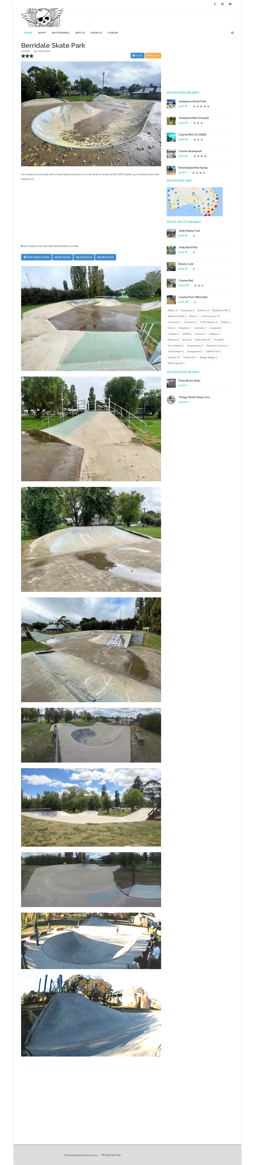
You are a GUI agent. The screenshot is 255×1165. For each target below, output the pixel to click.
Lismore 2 (200, 333)
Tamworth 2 (189, 357)
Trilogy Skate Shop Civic (194, 397)
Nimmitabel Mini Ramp (193, 167)
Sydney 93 (174, 357)
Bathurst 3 (203, 310)
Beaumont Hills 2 (177, 316)
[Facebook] (215, 4)
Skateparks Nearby (183, 92)
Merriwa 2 (173, 339)
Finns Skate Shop (189, 380)
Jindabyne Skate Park (192, 101)
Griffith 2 (187, 333)
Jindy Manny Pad (189, 230)
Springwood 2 (195, 351)
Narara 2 (187, 339)
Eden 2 (171, 327)
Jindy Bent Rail (187, 247)
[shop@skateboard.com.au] (230, 4)
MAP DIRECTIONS (37, 257)
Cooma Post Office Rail (192, 297)
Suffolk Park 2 (213, 351)
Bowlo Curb (185, 263)
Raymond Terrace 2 (217, 345)
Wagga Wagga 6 (208, 357)
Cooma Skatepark (190, 151)
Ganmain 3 (200, 327)
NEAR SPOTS (84, 257)
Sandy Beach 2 (176, 351)
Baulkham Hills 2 (221, 310)
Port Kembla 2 (176, 345)
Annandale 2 (187, 310)
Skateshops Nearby (183, 372)
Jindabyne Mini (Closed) (193, 117)
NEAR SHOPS (105, 257)
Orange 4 (219, 339)
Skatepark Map (179, 180)
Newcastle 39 (202, 339)
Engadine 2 (185, 327)
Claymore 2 (190, 322)
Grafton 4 (173, 333)
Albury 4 (172, 310)
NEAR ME (154, 55)
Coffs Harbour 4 (208, 322)
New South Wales (42, 51)
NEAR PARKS (63, 257)
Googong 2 (215, 327)
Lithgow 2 (214, 333)
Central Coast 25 (210, 316)
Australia (25, 51)
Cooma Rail (185, 280)
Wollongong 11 (176, 363)
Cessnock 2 (174, 322)
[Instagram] (222, 4)
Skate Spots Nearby (184, 222)
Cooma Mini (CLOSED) (192, 134)
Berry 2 (194, 316)
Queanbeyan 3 (195, 345)
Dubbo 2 (226, 322)
